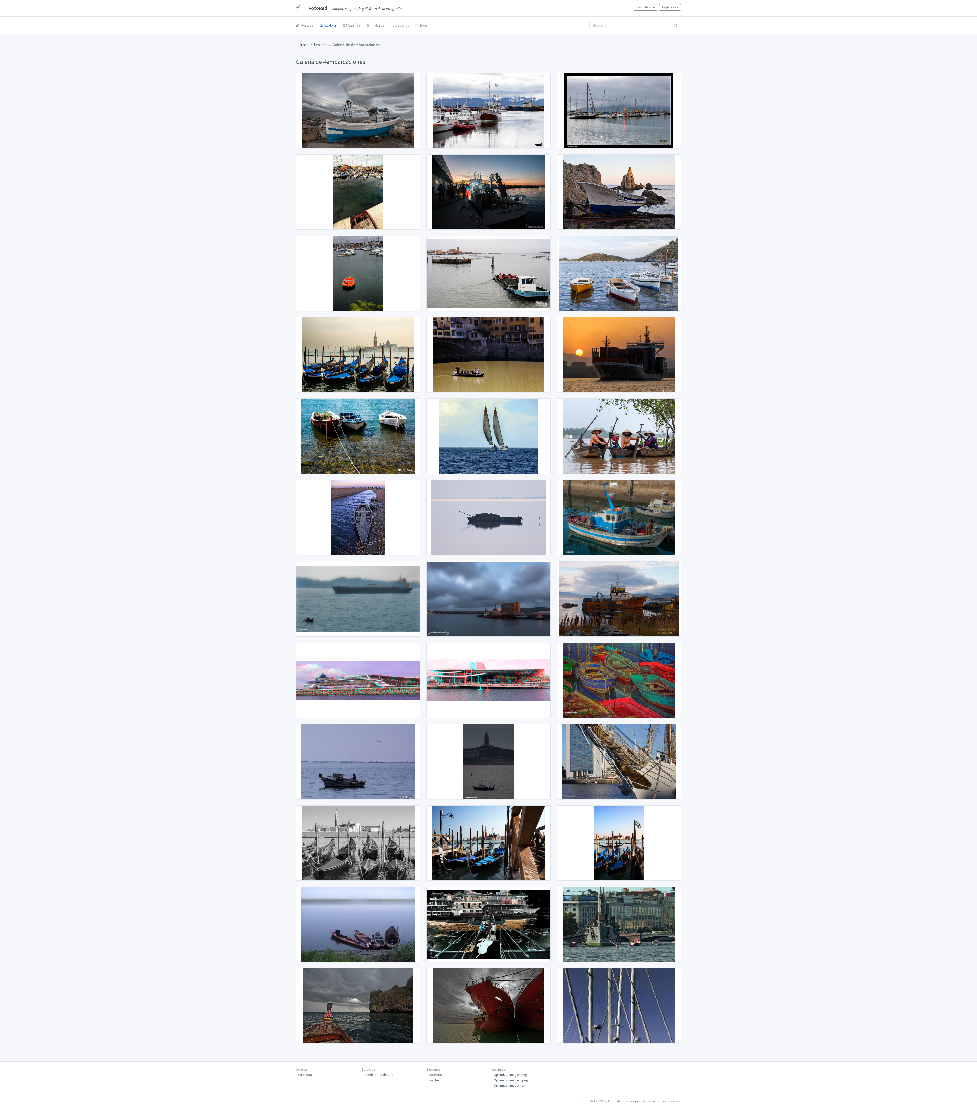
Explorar (330, 25)
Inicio (304, 44)
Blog (423, 25)
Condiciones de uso (378, 1074)
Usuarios (402, 25)
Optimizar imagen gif (509, 1085)
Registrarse (670, 7)
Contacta (305, 1074)
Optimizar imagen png (510, 1074)
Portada (307, 25)
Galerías (354, 25)
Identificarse (645, 7)
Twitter (433, 1080)
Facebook (436, 1074)
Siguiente (7, 1052)
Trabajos (377, 25)
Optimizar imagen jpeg (511, 1080)
